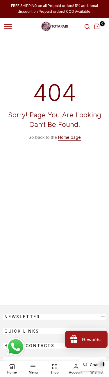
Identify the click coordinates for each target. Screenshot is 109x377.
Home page (69, 137)
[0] (97, 26)
